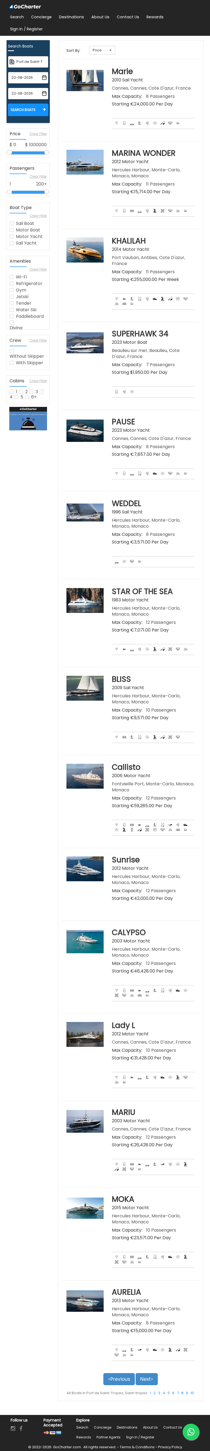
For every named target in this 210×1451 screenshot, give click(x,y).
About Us (150, 1427)
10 (192, 1393)
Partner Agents (109, 1437)
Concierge (102, 1427)
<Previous (119, 1379)
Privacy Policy (170, 1447)
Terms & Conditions (137, 1447)
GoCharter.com (66, 1447)
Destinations (127, 1427)
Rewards (83, 1437)
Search (82, 1427)
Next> (146, 1379)
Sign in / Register (140, 1437)
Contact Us (172, 1427)
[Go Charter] (25, 7)
